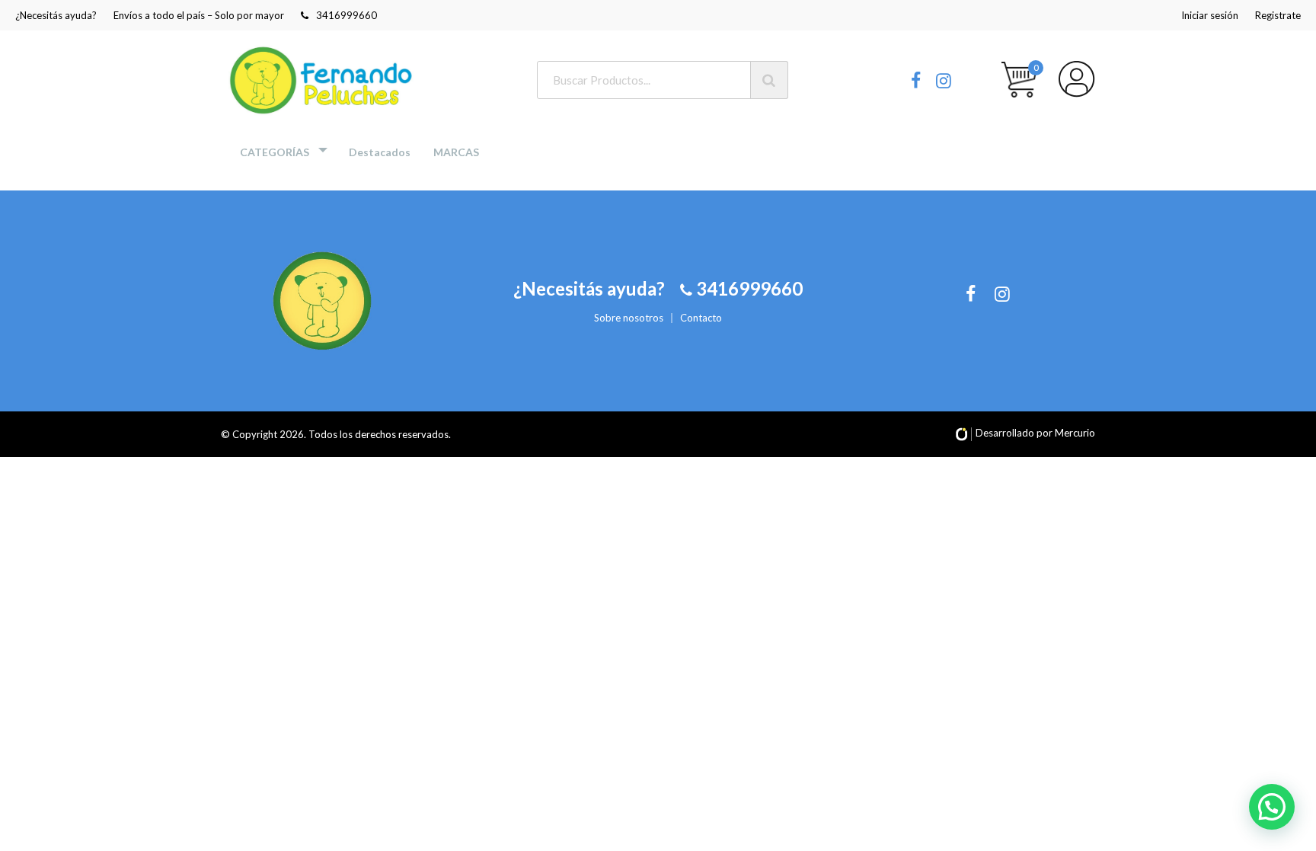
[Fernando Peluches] (323, 80)
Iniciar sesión (1209, 15)
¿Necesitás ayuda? (56, 15)
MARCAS (456, 152)
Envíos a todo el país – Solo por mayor (198, 15)
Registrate (1278, 15)
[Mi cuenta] (1077, 79)
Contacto (701, 318)
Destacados (379, 152)
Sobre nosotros (628, 318)
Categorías (274, 152)
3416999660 (346, 15)
